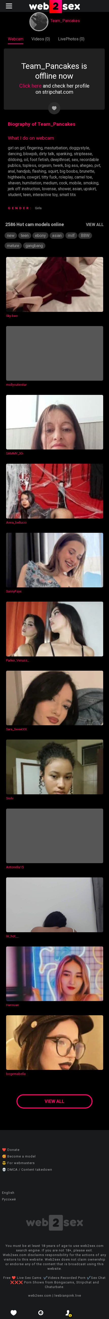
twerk (58, 165)
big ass (71, 165)
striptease (83, 153)
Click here (30, 86)
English (8, 1193)
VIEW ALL (95, 224)
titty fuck (49, 177)
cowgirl (33, 177)
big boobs (69, 171)
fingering (35, 148)
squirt (53, 171)
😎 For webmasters (18, 1163)
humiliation (31, 183)
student (14, 194)
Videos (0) (40, 39)
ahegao (86, 165)
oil (26, 159)
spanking (64, 153)
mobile (75, 183)
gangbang (34, 245)
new (10, 235)
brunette (87, 171)
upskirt (90, 188)
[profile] (68, 1313)
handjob (23, 171)
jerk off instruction (24, 188)
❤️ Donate (11, 1150)
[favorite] (13, 1313)
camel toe (83, 177)
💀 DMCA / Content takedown (27, 1169)
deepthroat (60, 159)
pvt (97, 165)
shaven (14, 183)
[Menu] (9, 6)
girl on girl (16, 148)
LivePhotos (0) (71, 39)
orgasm (44, 165)
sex (74, 159)
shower (64, 188)
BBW (85, 235)
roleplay (66, 177)
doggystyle (79, 148)
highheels (16, 177)
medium (50, 183)
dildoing (15, 159)
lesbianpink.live (68, 1295)
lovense (49, 188)
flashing (39, 171)
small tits (67, 194)
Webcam (15, 39)
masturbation (55, 148)
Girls (38, 208)
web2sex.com (39, 1295)
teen (27, 194)
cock (63, 183)
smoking (90, 183)
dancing (15, 153)
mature (13, 245)
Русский (9, 1199)
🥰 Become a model (19, 1156)
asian (77, 188)
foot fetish (39, 159)
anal (11, 171)
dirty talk (46, 153)
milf (71, 235)
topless (29, 165)
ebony (40, 235)
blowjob (30, 153)
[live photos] (41, 1313)
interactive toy (45, 194)
